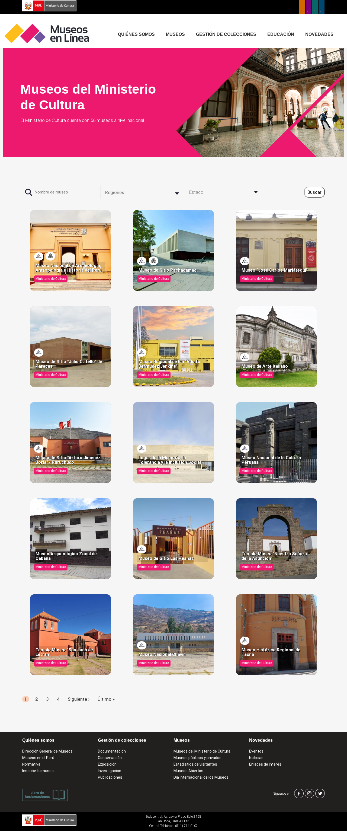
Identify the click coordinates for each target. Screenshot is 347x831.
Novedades (319, 34)
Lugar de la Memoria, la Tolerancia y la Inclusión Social (170, 460)
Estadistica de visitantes (195, 764)
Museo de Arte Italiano (265, 366)
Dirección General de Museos (47, 751)
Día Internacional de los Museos (201, 777)
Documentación (112, 751)
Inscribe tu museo (38, 771)
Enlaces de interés (265, 764)
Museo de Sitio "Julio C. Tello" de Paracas (69, 364)
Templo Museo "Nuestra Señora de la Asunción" (274, 556)
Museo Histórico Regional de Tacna (271, 652)
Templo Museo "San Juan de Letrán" (64, 652)
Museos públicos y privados (197, 758)
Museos (175, 34)
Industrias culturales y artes (308, 7)
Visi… (39, 256)
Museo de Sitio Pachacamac (168, 270)
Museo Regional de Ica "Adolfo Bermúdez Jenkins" (169, 364)
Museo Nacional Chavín (162, 654)
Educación (280, 34)
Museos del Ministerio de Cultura (202, 751)
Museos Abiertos (188, 771)
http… (50, 256)
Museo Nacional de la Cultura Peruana (271, 460)
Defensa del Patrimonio (321, 7)
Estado (196, 192)
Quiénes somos (136, 34)
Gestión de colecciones (226, 34)
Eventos (256, 751)
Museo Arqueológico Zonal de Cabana (66, 556)
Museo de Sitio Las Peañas (166, 558)
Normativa (31, 764)
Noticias (256, 758)
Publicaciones (110, 777)
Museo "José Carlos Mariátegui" (275, 270)
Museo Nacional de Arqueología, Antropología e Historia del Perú (69, 268)
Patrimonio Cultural (302, 7)
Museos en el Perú (38, 758)
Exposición (107, 764)
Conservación (110, 758)
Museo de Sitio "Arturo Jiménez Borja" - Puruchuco (68, 460)
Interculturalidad (315, 7)
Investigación (109, 771)
